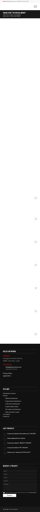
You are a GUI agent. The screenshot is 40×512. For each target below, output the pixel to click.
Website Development (11, 398)
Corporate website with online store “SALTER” (21, 433)
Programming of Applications (13, 401)
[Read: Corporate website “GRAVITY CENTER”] (4, 443)
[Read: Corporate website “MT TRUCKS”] (4, 448)
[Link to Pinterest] (35, 509)
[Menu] (34, 6)
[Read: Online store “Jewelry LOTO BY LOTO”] (4, 453)
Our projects (6, 414)
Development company (9, 393)
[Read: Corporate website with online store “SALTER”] (4, 434)
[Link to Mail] (27, 509)
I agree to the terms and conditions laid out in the (21, 492)
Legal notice (7, 376)
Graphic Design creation (11, 406)
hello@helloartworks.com (12, 1)
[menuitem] (30, 6)
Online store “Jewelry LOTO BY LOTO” (19, 452)
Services (5, 395)
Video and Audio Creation (12, 412)
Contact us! (6, 416)
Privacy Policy (7, 373)
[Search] (30, 6)
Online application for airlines (16, 438)
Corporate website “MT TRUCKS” (17, 447)
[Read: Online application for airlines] (4, 439)
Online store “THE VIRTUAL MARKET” (14, 13)
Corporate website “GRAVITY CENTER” (19, 443)
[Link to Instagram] (32, 509)
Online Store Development (12, 404)
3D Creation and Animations (13, 409)
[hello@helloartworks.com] (4, 367)
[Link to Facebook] (30, 509)
